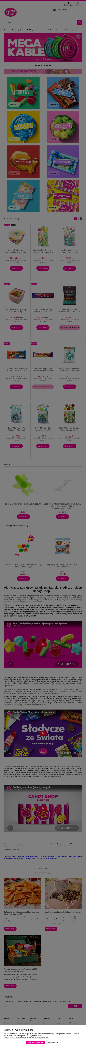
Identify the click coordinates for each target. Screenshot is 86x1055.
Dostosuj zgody (53, 1042)
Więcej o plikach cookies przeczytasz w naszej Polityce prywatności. (26, 1038)
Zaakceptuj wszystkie (35, 1042)
